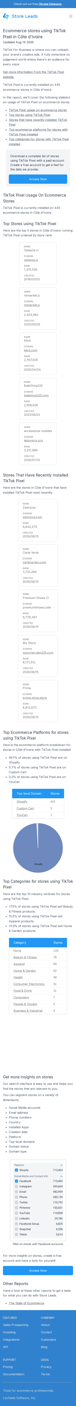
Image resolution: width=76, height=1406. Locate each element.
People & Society (25, 1004)
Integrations (11, 1339)
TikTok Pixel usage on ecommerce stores (38, 110)
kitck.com (30, 350)
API (5, 1347)
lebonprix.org (33, 440)
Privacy (46, 1367)
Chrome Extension (50, 4)
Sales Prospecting (15, 1325)
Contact (46, 1332)
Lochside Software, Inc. (19, 1398)
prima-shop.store (35, 698)
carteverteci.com (34, 562)
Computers (21, 997)
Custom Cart (25, 808)
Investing (9, 1332)
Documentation (13, 1374)
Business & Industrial (27, 1010)
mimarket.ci (32, 305)
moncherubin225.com (38, 653)
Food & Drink (22, 990)
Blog (44, 1347)
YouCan (22, 815)
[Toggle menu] (71, 16)
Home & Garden (24, 971)
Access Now (38, 179)
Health (18, 977)
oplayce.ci (31, 260)
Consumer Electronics (28, 984)
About (45, 1325)
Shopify (22, 801)
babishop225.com (36, 395)
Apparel (19, 964)
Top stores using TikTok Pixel (29, 115)
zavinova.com (32, 517)
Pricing (8, 1367)
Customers (48, 1339)
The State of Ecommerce (26, 1303)
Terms (45, 1374)
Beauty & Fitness (25, 957)
